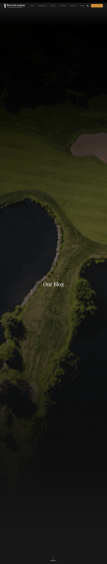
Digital (82, 5)
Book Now (97, 5)
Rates (52, 5)
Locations (41, 5)
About (72, 5)
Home (32, 5)
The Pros (63, 5)
